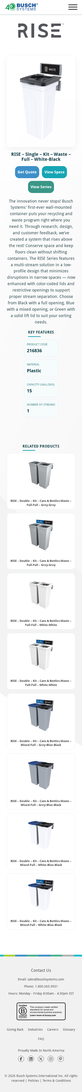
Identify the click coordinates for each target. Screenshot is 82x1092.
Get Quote (27, 172)
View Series (41, 186)
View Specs (54, 172)
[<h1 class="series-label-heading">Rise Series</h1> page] (41, 30)
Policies (33, 1080)
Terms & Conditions (57, 1080)
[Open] (72, 7)
